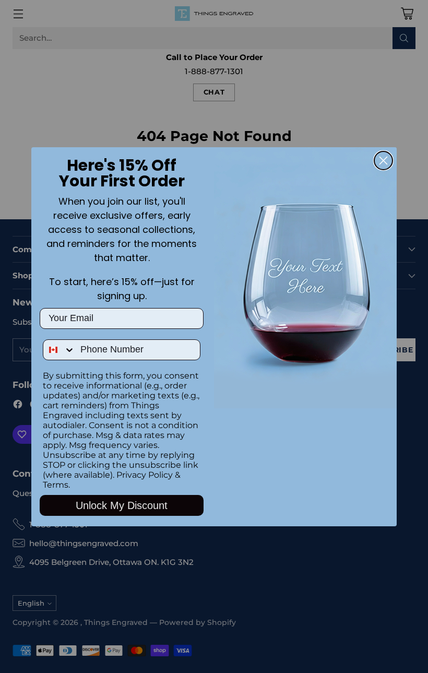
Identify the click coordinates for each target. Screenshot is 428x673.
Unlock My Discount (122, 505)
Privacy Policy (144, 475)
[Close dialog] (383, 160)
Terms (55, 485)
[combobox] (59, 350)
